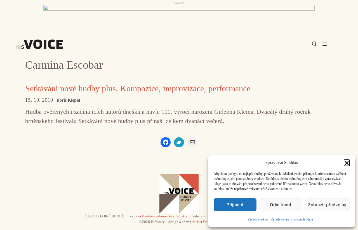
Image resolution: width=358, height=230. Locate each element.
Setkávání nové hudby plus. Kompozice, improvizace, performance (137, 88)
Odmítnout (280, 204)
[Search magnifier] (314, 44)
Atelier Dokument (205, 222)
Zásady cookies (258, 219)
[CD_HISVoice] (179, 17)
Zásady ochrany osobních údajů (292, 219)
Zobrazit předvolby (327, 204)
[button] (347, 162)
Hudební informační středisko (164, 216)
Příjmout (235, 204)
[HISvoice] (52, 44)
